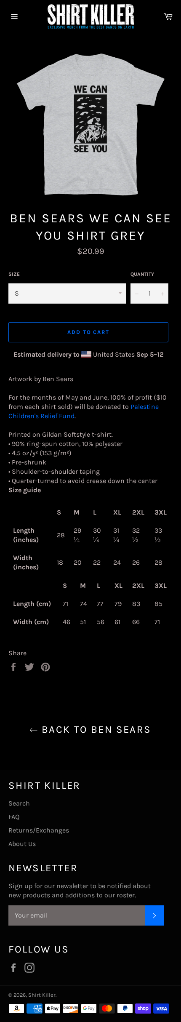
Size (14, 274)
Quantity (142, 274)
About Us (22, 844)
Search (19, 803)
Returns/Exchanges (38, 830)
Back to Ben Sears (94, 729)
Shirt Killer (42, 995)
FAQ (13, 817)
